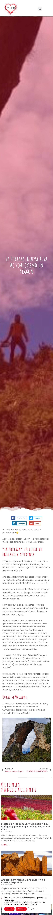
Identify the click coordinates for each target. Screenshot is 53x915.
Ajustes (32, 909)
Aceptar (9, 909)
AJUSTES (33, 904)
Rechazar (21, 909)
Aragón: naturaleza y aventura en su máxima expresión (23, 881)
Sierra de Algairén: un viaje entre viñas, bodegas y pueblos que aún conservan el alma (25, 827)
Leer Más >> (5, 845)
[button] (40, 9)
